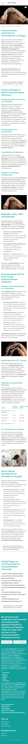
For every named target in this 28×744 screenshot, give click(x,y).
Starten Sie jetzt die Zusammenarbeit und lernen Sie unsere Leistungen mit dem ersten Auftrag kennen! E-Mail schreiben (13, 547)
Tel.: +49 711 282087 (20, 642)
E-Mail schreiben (7, 642)
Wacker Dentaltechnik (6, 26)
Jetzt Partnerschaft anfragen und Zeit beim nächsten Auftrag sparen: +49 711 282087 (13, 82)
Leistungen (17, 26)
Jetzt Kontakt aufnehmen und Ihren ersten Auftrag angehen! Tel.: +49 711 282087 (13, 606)
